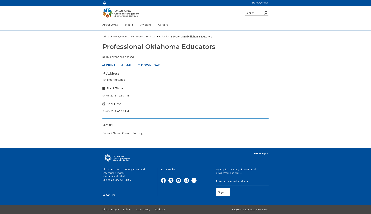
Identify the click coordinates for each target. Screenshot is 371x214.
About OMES (110, 24)
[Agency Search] (266, 13)
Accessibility (143, 209)
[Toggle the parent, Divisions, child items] (152, 25)
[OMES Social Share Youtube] (178, 180)
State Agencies (260, 2)
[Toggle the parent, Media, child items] (134, 25)
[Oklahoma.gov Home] (104, 2)
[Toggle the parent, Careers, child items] (169, 25)
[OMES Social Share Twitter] (170, 180)
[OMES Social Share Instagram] (186, 180)
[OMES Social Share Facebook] (163, 180)
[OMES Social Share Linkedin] (194, 180)
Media (129, 24)
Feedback (159, 209)
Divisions (145, 24)
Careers (163, 24)
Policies (127, 209)
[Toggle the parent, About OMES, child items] (119, 25)
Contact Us (108, 194)
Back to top (260, 153)
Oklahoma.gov (110, 209)
